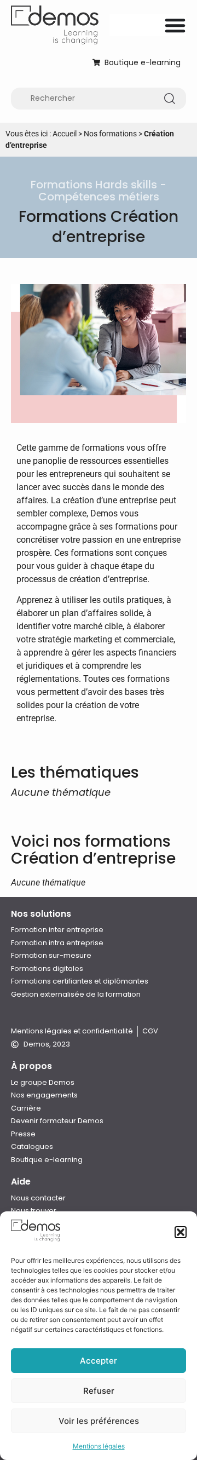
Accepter (98, 1360)
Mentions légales (99, 1446)
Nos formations (110, 133)
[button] (180, 1232)
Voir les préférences (99, 1421)
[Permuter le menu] (175, 25)
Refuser (98, 1391)
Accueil (65, 133)
